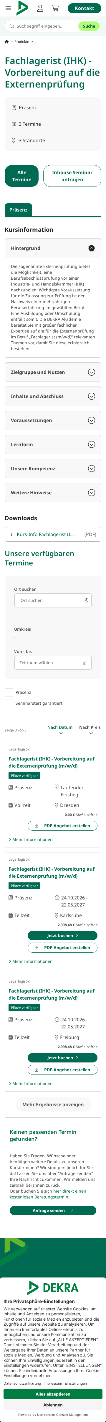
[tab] (18, 209)
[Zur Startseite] (7, 41)
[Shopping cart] (55, 8)
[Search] (86, 600)
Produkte (21, 41)
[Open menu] (8, 8)
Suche (89, 26)
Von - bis (23, 651)
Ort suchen (25, 589)
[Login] (40, 8)
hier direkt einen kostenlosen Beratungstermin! (48, 1194)
